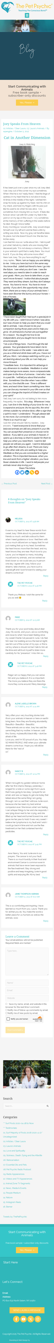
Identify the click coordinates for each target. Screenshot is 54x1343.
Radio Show (17, 1276)
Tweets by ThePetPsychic (15, 1217)
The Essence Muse (37, 1340)
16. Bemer (7, 1207)
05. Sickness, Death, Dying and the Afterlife (22, 1155)
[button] (27, 15)
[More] (37, 472)
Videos (27, 1276)
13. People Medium (12, 1193)
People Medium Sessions (34, 1273)
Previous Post (9, 483)
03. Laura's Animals (35, 128)
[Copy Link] (32, 472)
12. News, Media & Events (14, 1188)
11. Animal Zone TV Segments (16, 1183)
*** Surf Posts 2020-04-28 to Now (18, 1123)
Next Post (47, 483)
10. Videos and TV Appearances (17, 1179)
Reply (45, 576)
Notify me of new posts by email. (23, 1013)
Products (7, 1276)
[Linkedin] (27, 472)
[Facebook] (17, 472)
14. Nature (7, 1197)
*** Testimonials (10, 1128)
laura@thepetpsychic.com (21, 1293)
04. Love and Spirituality (14, 1151)
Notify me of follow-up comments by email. (28, 1010)
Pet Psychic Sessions (13, 1273)
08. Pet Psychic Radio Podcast (17, 1169)
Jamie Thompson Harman (27, 894)
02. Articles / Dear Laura (14, 128)
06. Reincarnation (11, 1160)
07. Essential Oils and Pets (15, 1165)
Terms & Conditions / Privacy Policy (27, 1337)
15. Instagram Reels (12, 1202)
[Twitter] (22, 472)
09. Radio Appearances (13, 1174)
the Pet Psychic (25, 583)
